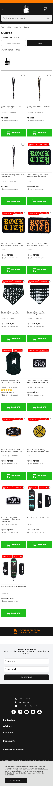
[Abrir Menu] (3, 8)
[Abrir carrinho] (47, 9)
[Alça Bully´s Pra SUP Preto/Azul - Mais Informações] (39, 500)
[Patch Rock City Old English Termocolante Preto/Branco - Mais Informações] (39, 363)
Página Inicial (6, 27)
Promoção (44, 144)
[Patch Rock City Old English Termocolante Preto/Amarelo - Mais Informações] (13, 225)
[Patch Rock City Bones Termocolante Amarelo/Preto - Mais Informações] (39, 431)
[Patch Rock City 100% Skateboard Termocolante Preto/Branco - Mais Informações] (13, 500)
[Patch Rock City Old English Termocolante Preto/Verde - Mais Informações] (39, 157)
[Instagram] (20, 714)
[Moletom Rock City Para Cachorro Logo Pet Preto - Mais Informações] (13, 363)
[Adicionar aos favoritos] (23, 76)
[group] (26, 631)
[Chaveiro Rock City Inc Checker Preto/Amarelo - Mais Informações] (39, 88)
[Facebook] (13, 714)
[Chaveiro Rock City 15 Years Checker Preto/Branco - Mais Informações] (13, 88)
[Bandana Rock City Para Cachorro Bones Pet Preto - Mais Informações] (13, 294)
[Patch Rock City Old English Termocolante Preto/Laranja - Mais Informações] (39, 225)
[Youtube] (26, 714)
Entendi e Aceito (16, 780)
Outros (26, 27)
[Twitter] (33, 714)
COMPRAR (15, 132)
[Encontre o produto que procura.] (48, 18)
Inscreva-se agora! (26, 649)
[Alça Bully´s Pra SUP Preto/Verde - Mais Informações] (13, 569)
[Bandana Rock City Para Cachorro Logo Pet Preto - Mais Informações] (39, 294)
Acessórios (17, 27)
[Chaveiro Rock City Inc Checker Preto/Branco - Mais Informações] (13, 157)
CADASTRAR (26, 677)
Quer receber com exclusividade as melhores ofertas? (26, 652)
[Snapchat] (39, 714)
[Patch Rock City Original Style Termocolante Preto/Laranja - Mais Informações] (13, 431)
